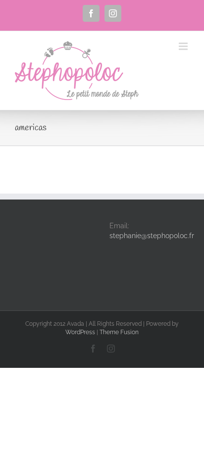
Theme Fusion (119, 332)
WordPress (80, 332)
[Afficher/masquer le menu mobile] (184, 46)
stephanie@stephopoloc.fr (151, 236)
